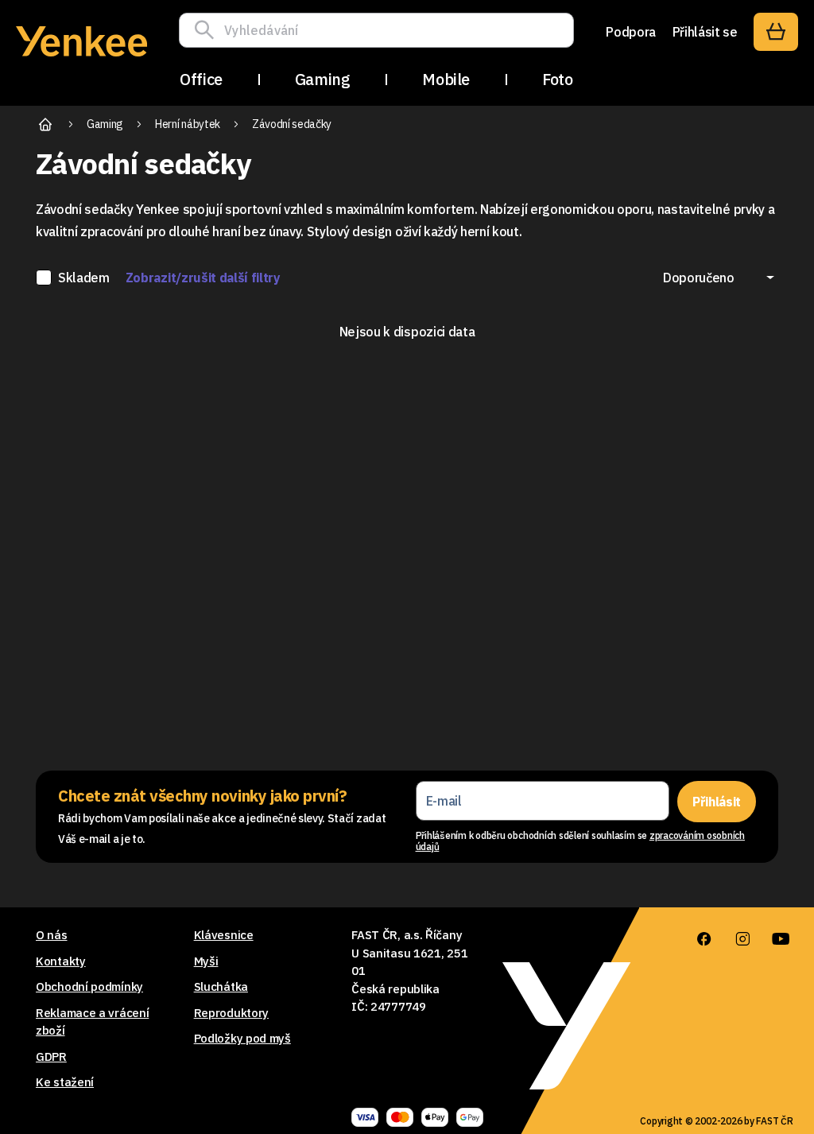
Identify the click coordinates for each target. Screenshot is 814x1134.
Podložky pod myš (242, 1038)
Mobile (446, 79)
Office (201, 79)
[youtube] (780, 939)
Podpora (631, 32)
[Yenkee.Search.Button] (208, 30)
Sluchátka (221, 986)
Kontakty (61, 961)
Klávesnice (224, 934)
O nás (52, 934)
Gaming (323, 79)
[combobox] (718, 277)
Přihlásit (716, 802)
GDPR (51, 1056)
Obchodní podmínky (89, 986)
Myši (206, 961)
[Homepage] (81, 58)
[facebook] (704, 939)
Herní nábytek (187, 124)
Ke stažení (65, 1081)
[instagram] (742, 939)
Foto (557, 79)
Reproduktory (231, 1012)
